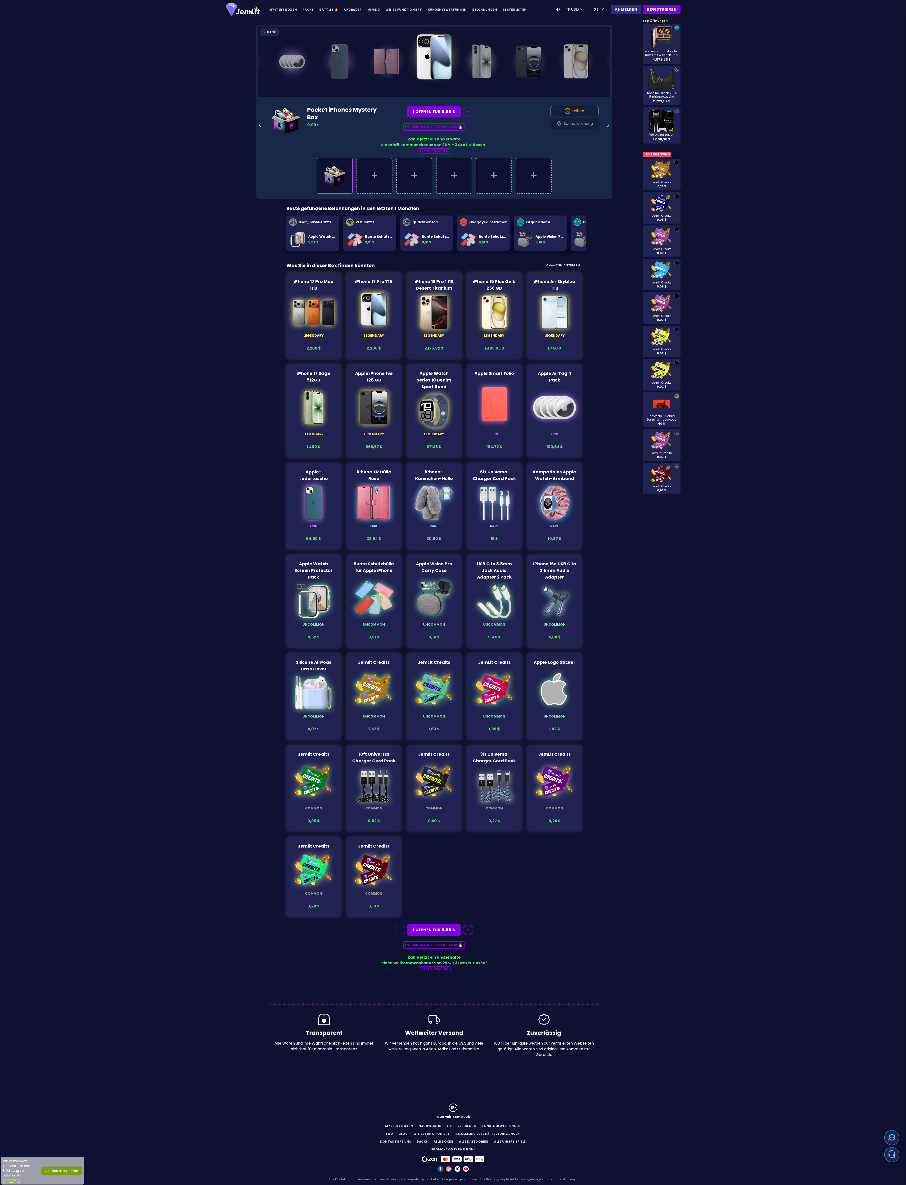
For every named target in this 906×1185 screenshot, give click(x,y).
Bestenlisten (515, 10)
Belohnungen (484, 10)
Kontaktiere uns (395, 1142)
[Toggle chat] (891, 1137)
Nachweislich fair (435, 1126)
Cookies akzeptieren (61, 1170)
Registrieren (662, 9)
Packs (308, 10)
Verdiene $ (466, 1126)
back (271, 32)
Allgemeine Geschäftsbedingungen (487, 1134)
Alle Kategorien (473, 1142)
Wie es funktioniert (404, 10)
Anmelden (626, 9)
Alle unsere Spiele (510, 1142)
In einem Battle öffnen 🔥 (434, 127)
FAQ (389, 1134)
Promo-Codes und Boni (453, 1149)
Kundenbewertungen (447, 10)
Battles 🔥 (328, 10)
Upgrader (353, 10)
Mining (373, 10)
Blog (403, 1134)
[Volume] (558, 9)
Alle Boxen (443, 1142)
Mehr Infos (11, 1180)
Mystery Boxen (283, 10)
